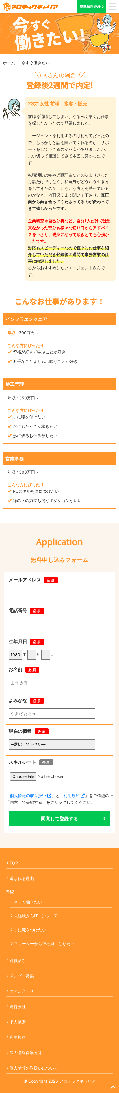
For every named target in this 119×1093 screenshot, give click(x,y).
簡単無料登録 (90, 6)
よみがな (18, 700)
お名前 (16, 669)
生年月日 (18, 641)
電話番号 (18, 610)
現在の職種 (20, 731)
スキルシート (22, 762)
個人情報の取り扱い (28, 795)
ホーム (9, 62)
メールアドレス (25, 580)
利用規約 (72, 795)
